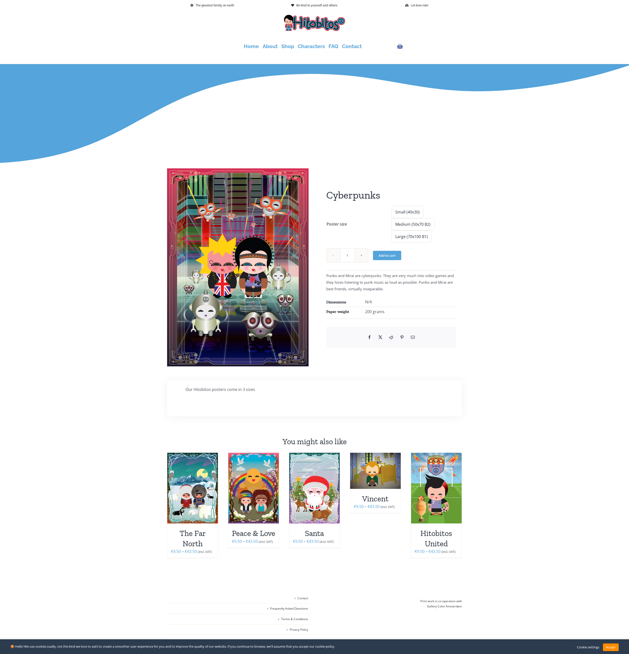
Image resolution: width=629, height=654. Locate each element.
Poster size (337, 224)
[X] (380, 337)
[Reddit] (391, 337)
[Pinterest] (402, 337)
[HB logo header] (314, 16)
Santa (314, 533)
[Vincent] (375, 471)
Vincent (375, 498)
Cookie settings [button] (588, 647)
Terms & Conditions (294, 619)
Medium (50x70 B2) (412, 224)
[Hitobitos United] (436, 488)
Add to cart (387, 255)
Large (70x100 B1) (411, 236)
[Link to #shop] (428, 46)
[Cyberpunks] (238, 267)
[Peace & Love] (253, 488)
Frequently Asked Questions (289, 608)
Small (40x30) (407, 212)
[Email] (412, 337)
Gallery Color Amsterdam (444, 606)
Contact (303, 598)
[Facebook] (369, 337)
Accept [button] (611, 647)
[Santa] (314, 488)
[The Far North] (192, 488)
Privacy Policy (299, 629)
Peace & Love (253, 533)
